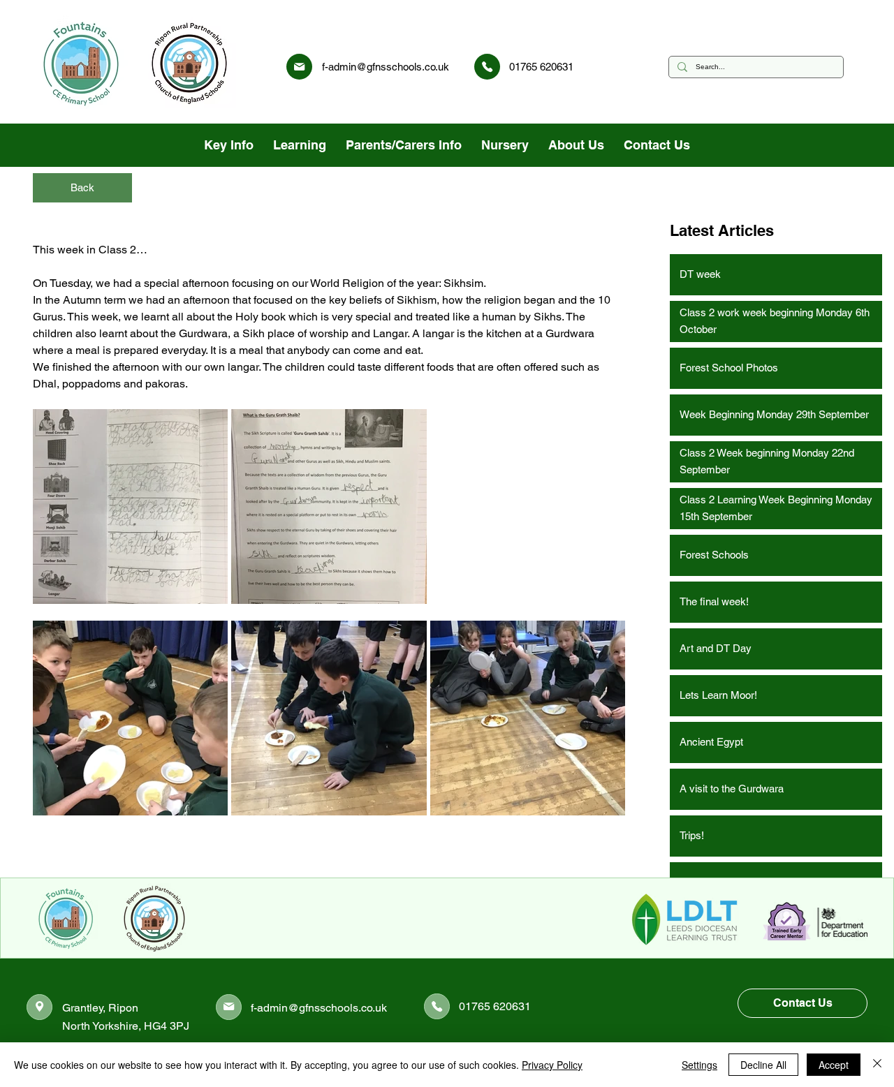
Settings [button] (699, 1065)
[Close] (877, 1064)
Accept (834, 1065)
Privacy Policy (552, 1065)
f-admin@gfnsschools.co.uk (385, 67)
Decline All (763, 1065)
